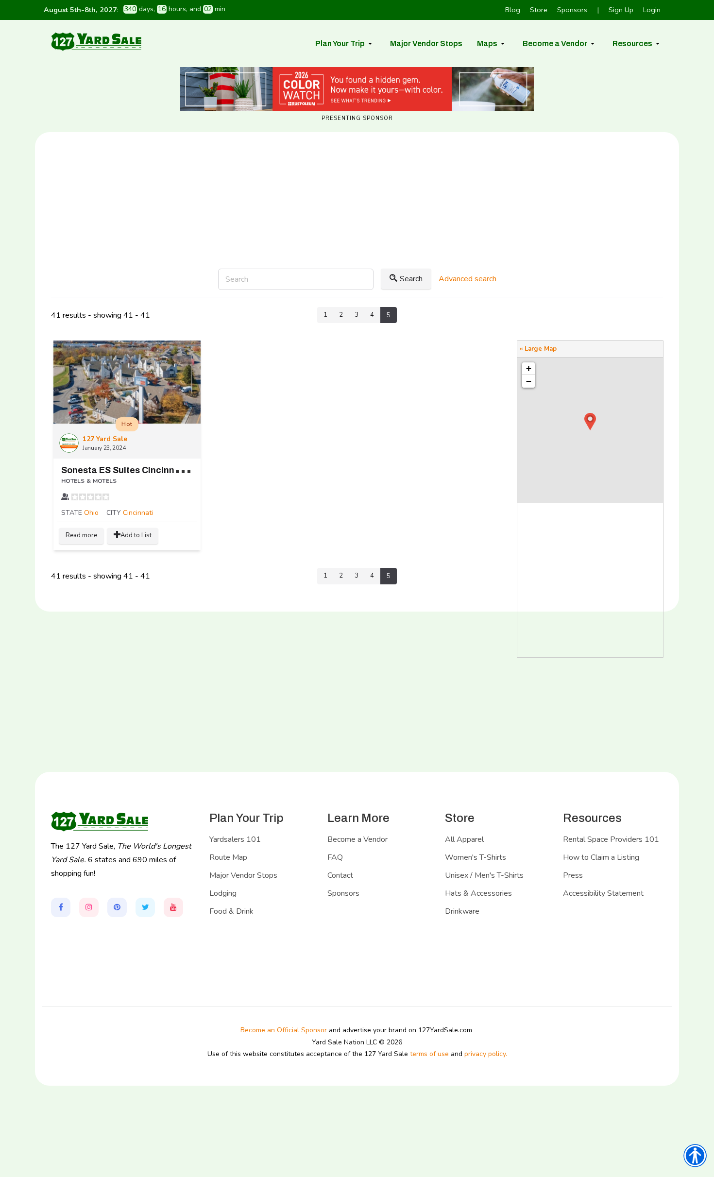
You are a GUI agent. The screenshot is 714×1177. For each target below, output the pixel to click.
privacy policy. (485, 1053)
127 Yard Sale (105, 439)
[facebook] (60, 907)
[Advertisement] (357, 232)
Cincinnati (138, 512)
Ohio (91, 512)
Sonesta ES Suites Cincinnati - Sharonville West (163, 470)
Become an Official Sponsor (283, 1030)
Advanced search (467, 278)
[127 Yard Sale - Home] (96, 41)
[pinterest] (117, 907)
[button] (345, 43)
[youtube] (173, 907)
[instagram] (89, 907)
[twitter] (145, 907)
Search (411, 278)
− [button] (528, 381)
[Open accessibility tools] (695, 1155)
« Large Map (538, 348)
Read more (81, 535)
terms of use (429, 1053)
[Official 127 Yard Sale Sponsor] (357, 89)
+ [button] (528, 368)
